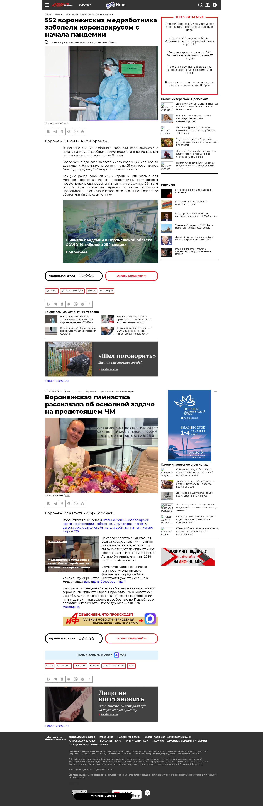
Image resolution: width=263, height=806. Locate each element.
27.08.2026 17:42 (53, 391)
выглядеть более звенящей (105, 581)
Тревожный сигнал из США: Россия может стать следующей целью (195, 226)
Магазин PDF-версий (128, 737)
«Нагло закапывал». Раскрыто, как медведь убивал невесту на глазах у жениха (196, 507)
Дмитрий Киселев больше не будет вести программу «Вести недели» (195, 238)
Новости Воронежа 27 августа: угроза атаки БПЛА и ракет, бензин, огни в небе (190, 27)
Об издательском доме (82, 737)
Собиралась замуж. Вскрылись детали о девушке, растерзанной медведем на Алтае (194, 472)
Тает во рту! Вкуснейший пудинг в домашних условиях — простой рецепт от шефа (195, 484)
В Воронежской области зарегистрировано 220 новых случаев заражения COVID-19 (76, 319)
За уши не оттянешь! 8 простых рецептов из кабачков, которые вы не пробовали (197, 142)
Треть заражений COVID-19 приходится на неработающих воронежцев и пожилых (134, 319)
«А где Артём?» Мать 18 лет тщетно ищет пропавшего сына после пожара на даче (195, 519)
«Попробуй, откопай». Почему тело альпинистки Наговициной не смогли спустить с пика (196, 154)
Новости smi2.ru (57, 381)
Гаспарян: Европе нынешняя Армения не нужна (191, 202)
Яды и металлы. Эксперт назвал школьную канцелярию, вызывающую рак (193, 118)
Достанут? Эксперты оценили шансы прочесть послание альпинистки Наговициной (197, 106)
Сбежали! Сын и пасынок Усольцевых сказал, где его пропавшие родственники (197, 531)
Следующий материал (103, 796)
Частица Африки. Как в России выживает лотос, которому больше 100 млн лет (196, 130)
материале (71, 607)
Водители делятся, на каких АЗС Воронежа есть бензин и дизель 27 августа (189, 55)
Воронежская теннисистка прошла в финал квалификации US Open (189, 84)
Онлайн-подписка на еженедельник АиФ (167, 737)
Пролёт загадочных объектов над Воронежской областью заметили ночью (189, 69)
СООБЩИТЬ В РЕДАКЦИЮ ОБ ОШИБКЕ (88, 744)
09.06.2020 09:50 (54, 14)
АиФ (65, 123)
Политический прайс (136, 741)
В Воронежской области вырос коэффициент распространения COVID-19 (78, 331)
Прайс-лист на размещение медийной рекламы (180, 741)
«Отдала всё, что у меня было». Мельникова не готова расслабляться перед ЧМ (190, 41)
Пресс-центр (106, 737)
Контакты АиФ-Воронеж (82, 741)
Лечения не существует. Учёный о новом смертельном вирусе (195, 494)
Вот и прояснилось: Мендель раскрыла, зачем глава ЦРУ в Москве (196, 214)
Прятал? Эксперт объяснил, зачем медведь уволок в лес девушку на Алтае (195, 165)
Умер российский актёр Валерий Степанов (193, 191)
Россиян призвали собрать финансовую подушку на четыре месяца (193, 251)
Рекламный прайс (110, 741)
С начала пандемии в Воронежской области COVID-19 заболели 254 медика (109, 242)
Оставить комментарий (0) (131, 276)
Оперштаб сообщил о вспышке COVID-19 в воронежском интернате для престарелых (134, 331)
